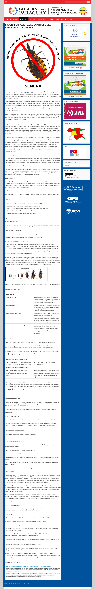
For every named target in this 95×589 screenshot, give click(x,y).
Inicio (6, 19)
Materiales (41, 19)
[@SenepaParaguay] (6, 2)
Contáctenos (58, 19)
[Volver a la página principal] (47, 10)
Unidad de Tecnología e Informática (19, 585)
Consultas (68, 19)
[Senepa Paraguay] (8, 2)
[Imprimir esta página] (59, 30)
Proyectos (50, 19)
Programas (23, 19)
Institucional (13, 19)
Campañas (32, 19)
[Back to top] (92, 586)
